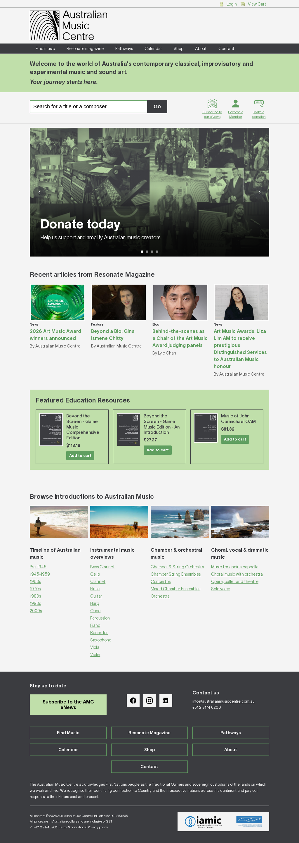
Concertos (161, 581)
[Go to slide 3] (152, 251)
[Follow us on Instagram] (149, 700)
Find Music (68, 732)
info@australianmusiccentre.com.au (223, 701)
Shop (178, 48)
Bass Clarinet (102, 567)
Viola (94, 647)
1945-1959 (40, 574)
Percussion (100, 618)
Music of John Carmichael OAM (238, 418)
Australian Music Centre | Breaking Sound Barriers (68, 25)
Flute (95, 588)
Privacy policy (98, 827)
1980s (35, 596)
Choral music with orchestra (237, 574)
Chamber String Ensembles (176, 574)
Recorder (99, 632)
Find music (45, 48)
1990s (35, 603)
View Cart (257, 4)
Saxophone (100, 640)
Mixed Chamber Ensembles (175, 588)
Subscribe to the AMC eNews (68, 704)
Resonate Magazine (149, 732)
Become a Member (235, 114)
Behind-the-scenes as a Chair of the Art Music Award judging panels (180, 338)
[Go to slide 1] (142, 251)
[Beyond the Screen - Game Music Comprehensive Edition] (51, 429)
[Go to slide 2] (147, 251)
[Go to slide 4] (157, 251)
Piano (95, 625)
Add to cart (80, 455)
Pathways (124, 48)
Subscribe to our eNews (212, 114)
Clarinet (97, 581)
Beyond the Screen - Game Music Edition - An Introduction (162, 424)
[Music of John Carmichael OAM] (206, 428)
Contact (226, 48)
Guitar (96, 596)
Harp (94, 603)
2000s (36, 610)
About (201, 48)
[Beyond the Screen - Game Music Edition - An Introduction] (128, 429)
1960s (35, 581)
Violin (95, 654)
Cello (95, 574)
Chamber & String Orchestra (177, 567)
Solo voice (220, 588)
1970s (35, 588)
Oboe (95, 610)
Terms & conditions (72, 827)
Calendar (153, 48)
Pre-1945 (38, 567)
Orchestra (160, 596)
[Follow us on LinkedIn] (165, 700)
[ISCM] (249, 821)
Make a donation (259, 114)
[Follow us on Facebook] (133, 700)
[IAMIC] (203, 821)
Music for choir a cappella (234, 567)
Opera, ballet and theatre (234, 581)
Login (232, 4)
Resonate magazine (85, 48)
